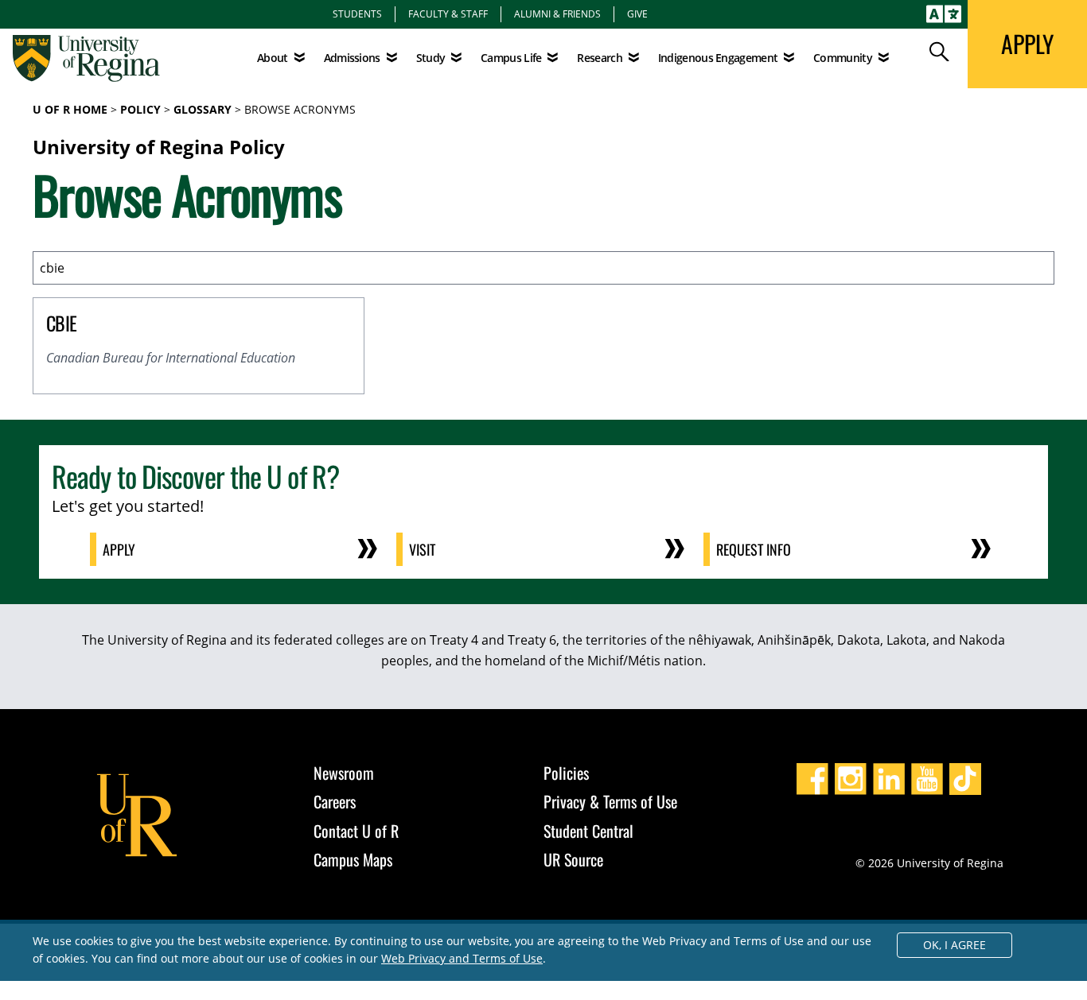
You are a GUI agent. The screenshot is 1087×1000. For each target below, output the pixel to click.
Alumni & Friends (557, 13)
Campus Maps (353, 859)
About (272, 57)
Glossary (202, 109)
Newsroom (344, 773)
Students (357, 13)
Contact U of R (356, 831)
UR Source (573, 859)
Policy (140, 109)
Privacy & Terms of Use (610, 801)
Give (637, 13)
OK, (954, 944)
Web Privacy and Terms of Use (462, 958)
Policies (566, 773)
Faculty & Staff (448, 13)
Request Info (753, 549)
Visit (422, 549)
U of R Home (70, 109)
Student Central (588, 831)
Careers (335, 801)
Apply (119, 549)
